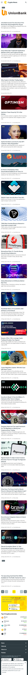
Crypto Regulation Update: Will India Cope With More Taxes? (13, 368)
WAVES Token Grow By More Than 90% (12, 197)
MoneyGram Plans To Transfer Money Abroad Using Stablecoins (12, 252)
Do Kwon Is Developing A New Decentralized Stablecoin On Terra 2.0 (12, 170)
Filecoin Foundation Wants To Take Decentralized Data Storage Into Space (12, 547)
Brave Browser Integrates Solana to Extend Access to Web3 (13, 518)
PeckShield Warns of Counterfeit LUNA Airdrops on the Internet (12, 309)
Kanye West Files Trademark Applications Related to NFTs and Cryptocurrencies (13, 51)
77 (13, 591)
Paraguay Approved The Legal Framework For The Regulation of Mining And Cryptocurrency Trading (13, 428)
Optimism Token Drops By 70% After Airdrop (11, 113)
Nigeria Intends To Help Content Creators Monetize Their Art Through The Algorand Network (13, 459)
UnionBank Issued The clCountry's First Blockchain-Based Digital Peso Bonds (12, 23)
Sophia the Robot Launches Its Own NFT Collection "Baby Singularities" (12, 142)
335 (21, 591)
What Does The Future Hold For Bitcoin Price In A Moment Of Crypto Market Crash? (13, 490)
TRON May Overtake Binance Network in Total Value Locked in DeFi (12, 224)
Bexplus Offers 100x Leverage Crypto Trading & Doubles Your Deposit (12, 339)
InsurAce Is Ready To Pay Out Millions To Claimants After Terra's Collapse (12, 398)
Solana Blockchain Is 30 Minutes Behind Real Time (12, 282)
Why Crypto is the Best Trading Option (12, 80)
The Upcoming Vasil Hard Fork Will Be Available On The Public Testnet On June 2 (13, 577)
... (10, 591)
